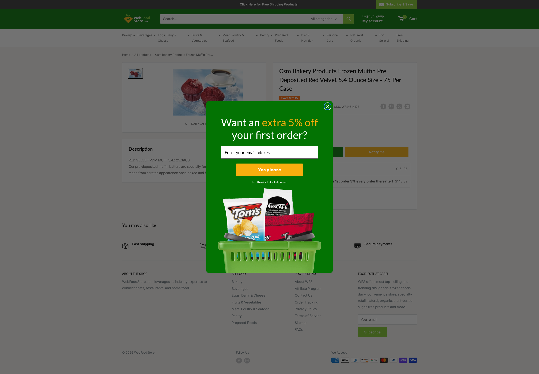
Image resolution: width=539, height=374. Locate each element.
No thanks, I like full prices (269, 182)
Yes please (269, 170)
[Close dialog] (327, 106)
